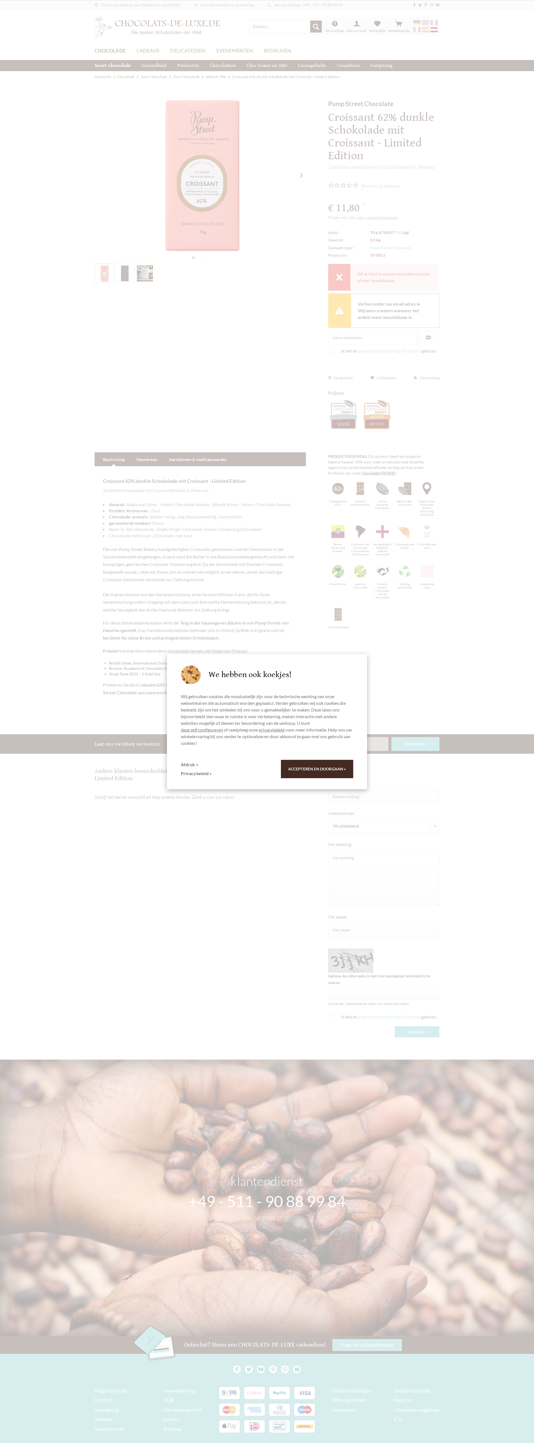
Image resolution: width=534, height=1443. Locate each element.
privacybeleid (272, 729)
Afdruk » (189, 764)
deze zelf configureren (202, 729)
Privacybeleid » (196, 773)
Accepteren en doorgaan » (317, 769)
